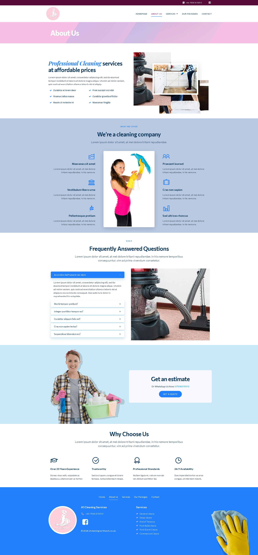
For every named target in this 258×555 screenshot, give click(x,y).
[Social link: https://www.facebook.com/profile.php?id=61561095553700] (210, 3)
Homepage (141, 14)
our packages (190, 14)
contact (155, 497)
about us (156, 14)
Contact (207, 14)
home (102, 497)
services (126, 497)
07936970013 (182, 386)
